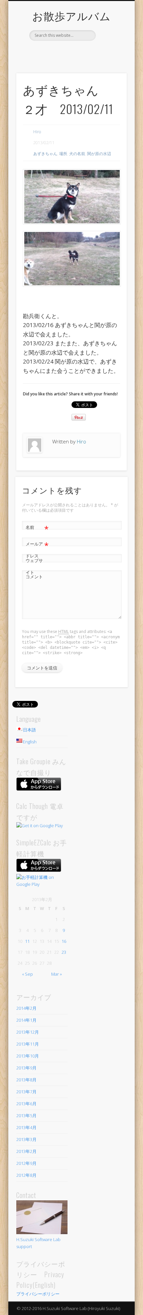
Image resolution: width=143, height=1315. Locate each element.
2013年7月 (26, 1092)
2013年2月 (26, 1151)
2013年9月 (26, 1068)
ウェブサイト (34, 566)
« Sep (27, 974)
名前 (37, 528)
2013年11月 (27, 1044)
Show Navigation (110, 59)
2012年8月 (26, 1175)
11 (27, 941)
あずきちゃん (45, 153)
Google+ (77, 52)
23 (64, 952)
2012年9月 (26, 1163)
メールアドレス (37, 549)
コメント (34, 577)
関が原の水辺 (99, 153)
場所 (63, 153)
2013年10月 (27, 1056)
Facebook (64, 52)
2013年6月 (26, 1104)
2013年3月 (26, 1139)
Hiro (37, 132)
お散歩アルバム (71, 15)
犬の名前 (77, 153)
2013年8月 (26, 1080)
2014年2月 (26, 1008)
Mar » (56, 974)
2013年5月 (26, 1115)
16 (64, 941)
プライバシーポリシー (38, 1294)
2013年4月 (26, 1127)
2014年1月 (26, 1020)
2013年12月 (27, 1032)
